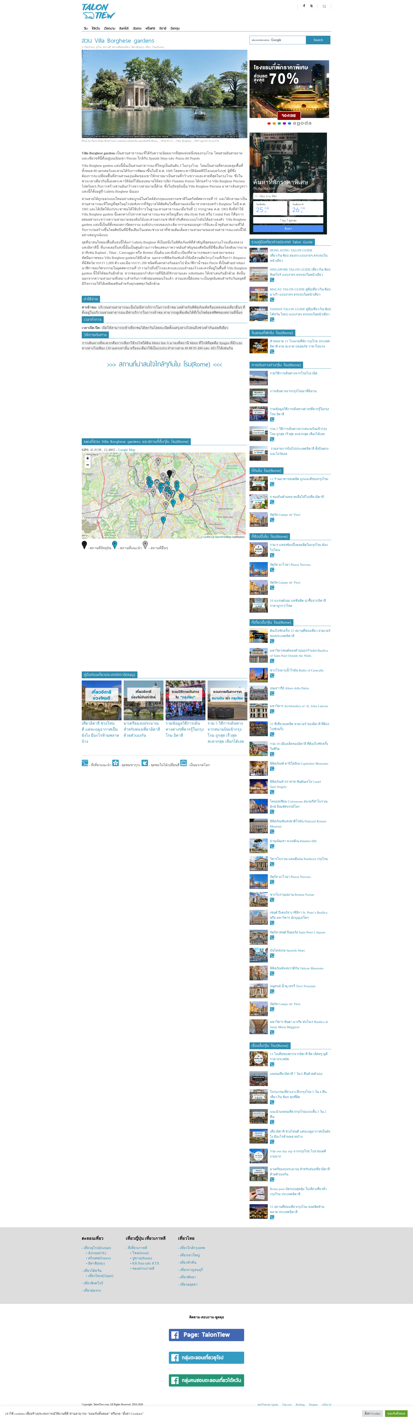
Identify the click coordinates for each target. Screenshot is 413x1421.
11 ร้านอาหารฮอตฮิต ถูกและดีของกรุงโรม (299, 479)
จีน (85, 28)
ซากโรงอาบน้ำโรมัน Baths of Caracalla (297, 670)
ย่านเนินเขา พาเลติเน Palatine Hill (293, 841)
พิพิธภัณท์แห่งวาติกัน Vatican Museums (297, 968)
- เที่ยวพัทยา (187, 1277)
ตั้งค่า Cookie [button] (372, 1413)
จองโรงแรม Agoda (267, 1404)
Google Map (126, 450)
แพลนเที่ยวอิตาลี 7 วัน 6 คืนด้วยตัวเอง (296, 1073)
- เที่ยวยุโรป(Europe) (96, 1248)
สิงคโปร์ (124, 28)
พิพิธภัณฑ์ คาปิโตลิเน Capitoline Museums (299, 763)
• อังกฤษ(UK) (96, 1253)
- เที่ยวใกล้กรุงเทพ (191, 1248)
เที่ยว (148, 47)
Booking (300, 1404)
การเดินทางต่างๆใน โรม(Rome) (276, 364)
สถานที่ (107, 47)
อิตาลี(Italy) (137, 47)
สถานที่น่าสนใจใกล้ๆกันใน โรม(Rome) (164, 363)
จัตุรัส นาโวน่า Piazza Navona (290, 564)
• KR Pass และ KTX (144, 1263)
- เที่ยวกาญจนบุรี (190, 1270)
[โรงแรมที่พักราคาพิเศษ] (289, 125)
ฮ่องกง (137, 28)
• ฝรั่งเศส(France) (98, 1258)
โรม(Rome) (158, 47)
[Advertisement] (164, 406)
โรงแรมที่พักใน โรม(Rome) (272, 332)
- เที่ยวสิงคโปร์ (92, 1283)
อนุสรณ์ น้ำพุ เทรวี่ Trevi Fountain (293, 986)
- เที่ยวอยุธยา (187, 1284)
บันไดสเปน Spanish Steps (287, 950)
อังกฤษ (175, 28)
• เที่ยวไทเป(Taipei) (99, 1276)
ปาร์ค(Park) (88, 47)
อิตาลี (162, 28)
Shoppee (313, 1404)
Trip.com (286, 1404)
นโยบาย (326, 1404)
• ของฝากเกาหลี (142, 1268)
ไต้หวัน (96, 28)
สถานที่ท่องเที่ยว (121, 47)
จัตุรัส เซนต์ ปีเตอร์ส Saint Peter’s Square (297, 932)
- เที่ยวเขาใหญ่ (189, 1255)
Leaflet (207, 536)
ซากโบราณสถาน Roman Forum (292, 894)
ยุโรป (99, 47)
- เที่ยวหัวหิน (187, 1262)
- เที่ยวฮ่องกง (91, 1290)
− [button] (87, 465)
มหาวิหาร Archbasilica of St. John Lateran (299, 706)
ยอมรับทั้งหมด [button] (396, 1413)
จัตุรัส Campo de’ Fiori (285, 514)
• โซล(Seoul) (139, 1253)
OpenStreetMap (223, 536)
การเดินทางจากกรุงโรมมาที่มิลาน (293, 391)
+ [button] (87, 458)
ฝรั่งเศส (150, 28)
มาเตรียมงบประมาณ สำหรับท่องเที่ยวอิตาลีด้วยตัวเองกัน (142, 729)
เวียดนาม (109, 28)
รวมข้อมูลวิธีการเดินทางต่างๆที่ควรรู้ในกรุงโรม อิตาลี (185, 729)
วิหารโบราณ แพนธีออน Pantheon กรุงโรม (299, 859)
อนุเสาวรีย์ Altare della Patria (289, 688)
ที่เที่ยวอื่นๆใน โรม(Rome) (271, 621)
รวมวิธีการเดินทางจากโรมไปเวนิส (293, 373)
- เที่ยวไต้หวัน (92, 1270)
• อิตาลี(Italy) (95, 1263)
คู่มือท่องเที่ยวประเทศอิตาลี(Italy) (109, 674)
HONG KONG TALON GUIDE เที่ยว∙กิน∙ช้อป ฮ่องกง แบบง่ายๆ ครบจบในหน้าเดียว (298, 255)
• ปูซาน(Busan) (141, 1258)
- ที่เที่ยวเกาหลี (136, 1248)
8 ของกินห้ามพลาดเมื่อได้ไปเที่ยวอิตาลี (297, 497)
